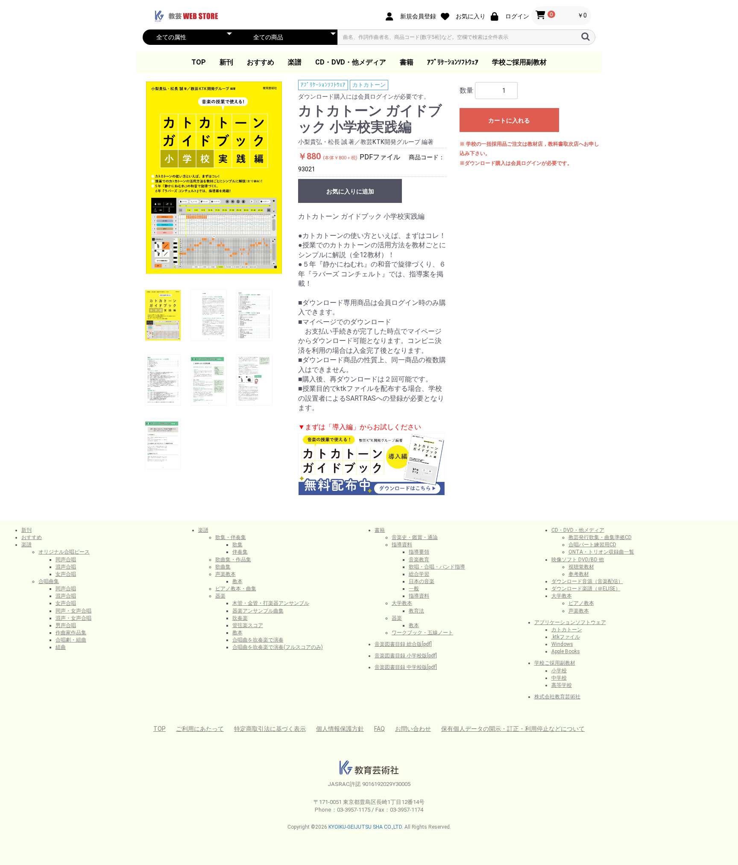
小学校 (559, 671)
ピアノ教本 (581, 603)
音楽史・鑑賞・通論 (415, 537)
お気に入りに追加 (350, 191)
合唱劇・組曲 (71, 640)
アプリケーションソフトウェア (570, 622)
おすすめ (260, 62)
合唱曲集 (48, 581)
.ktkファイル (565, 637)
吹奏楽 (240, 618)
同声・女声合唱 (73, 611)
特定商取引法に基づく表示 (270, 728)
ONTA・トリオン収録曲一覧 (601, 552)
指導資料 (402, 545)
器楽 (220, 596)
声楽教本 (225, 574)
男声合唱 (66, 625)
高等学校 (561, 685)
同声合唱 (66, 560)
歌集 (237, 545)
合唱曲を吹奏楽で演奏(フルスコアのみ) (277, 647)
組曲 (61, 647)
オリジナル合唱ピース (64, 552)
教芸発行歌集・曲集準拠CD (600, 537)
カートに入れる (509, 120)
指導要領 (419, 552)
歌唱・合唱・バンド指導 (437, 567)
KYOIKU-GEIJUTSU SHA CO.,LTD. (365, 827)
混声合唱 (66, 567)
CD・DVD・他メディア (350, 62)
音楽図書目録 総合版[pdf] (403, 644)
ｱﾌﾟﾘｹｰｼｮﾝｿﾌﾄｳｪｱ (452, 62)
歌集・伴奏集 (230, 537)
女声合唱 (66, 574)
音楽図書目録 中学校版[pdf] (406, 667)
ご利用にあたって (200, 728)
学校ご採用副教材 (519, 62)
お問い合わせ (413, 728)
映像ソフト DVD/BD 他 (577, 560)
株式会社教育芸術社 (557, 697)
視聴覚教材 (581, 567)
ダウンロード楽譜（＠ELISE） (586, 589)
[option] (214, 178)
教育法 (416, 611)
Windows (562, 644)
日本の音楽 (421, 581)
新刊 (226, 62)
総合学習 (419, 574)
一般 (414, 589)
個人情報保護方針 (340, 728)
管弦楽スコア (247, 625)
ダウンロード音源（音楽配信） (587, 581)
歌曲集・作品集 (233, 560)
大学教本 (402, 603)
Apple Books (565, 651)
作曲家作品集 (71, 633)
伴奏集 (240, 552)
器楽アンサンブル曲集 (258, 611)
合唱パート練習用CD (592, 545)
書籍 (406, 62)
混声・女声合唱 (73, 618)
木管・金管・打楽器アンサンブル (270, 603)
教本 (237, 581)
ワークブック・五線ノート (422, 633)
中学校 (559, 678)
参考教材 (578, 574)
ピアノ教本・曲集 (235, 589)
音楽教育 (419, 560)
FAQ (379, 728)
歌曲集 (223, 567)
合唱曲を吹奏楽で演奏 (258, 640)
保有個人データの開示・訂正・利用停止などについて (513, 728)
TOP (198, 62)
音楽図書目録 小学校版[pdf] (406, 656)
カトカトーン (369, 85)
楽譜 (295, 62)
